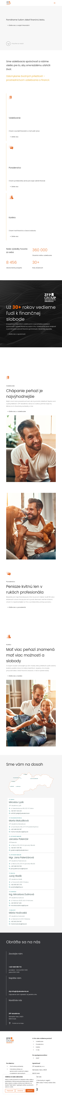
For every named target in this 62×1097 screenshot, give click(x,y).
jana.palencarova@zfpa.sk (19, 869)
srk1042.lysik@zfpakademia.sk (20, 813)
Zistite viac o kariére (15, 676)
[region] (19, 1084)
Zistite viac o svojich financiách (19, 25)
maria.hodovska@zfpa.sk (19, 924)
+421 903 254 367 (16, 921)
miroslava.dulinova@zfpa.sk (19, 905)
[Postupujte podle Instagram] (36, 1089)
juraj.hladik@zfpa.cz (17, 887)
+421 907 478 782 (16, 848)
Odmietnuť (20, 1090)
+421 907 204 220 (16, 811)
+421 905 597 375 (16, 885)
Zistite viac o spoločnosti (17, 334)
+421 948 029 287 (16, 829)
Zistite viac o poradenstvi (17, 607)
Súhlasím (29, 1090)
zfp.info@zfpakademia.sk (19, 991)
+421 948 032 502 (16, 866)
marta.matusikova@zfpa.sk (19, 832)
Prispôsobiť (10, 1090)
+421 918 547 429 (16, 903)
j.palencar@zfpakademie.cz (19, 850)
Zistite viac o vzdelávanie (17, 411)
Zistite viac (14, 137)
